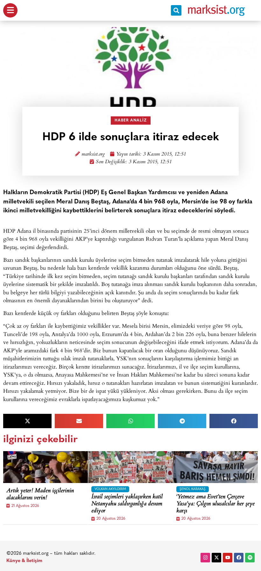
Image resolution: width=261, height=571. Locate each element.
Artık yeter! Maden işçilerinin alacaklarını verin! (40, 494)
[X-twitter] (216, 557)
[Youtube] (227, 557)
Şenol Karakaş (193, 489)
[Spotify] (250, 557)
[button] (176, 10)
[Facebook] (238, 557)
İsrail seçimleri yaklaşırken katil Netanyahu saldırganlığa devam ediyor (127, 504)
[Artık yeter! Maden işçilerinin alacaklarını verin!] (51, 467)
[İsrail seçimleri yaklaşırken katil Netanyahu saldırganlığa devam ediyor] (136, 467)
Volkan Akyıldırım (110, 489)
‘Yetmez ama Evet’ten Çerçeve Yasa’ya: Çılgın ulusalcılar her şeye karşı (215, 504)
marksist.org (93, 154)
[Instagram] (205, 557)
